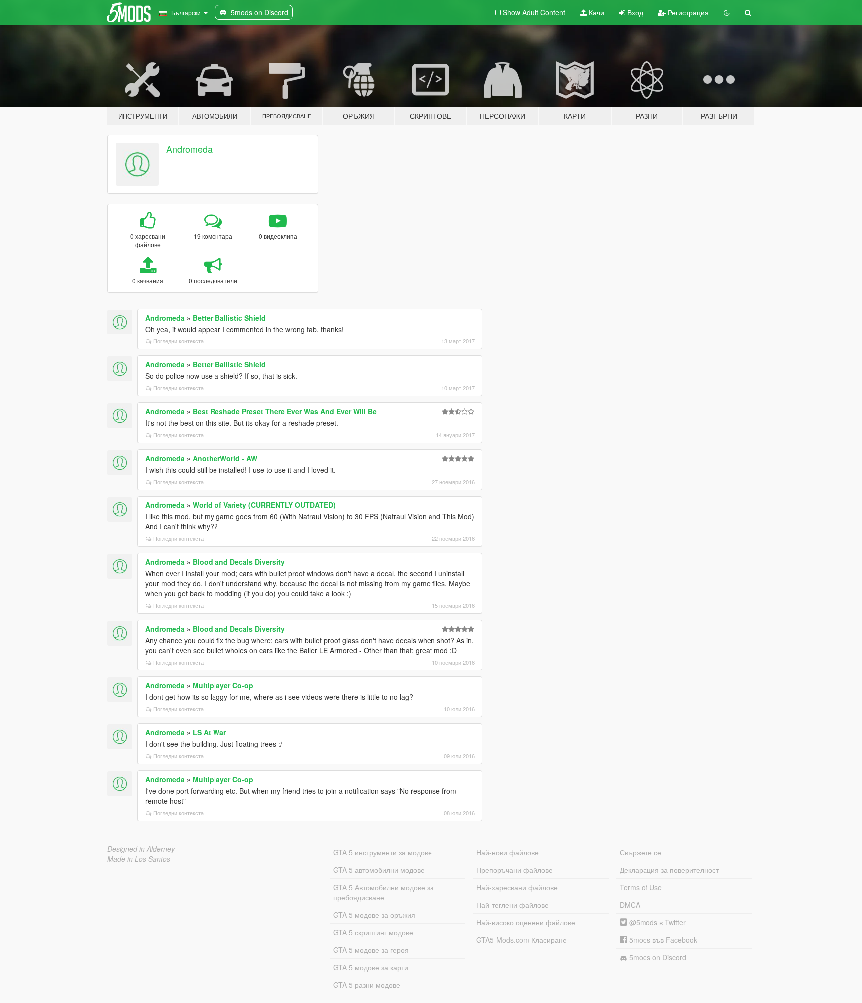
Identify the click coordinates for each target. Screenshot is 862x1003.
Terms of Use (641, 887)
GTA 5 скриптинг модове (373, 932)
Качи (595, 12)
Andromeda (189, 148)
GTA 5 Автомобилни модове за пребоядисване (383, 892)
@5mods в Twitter (656, 922)
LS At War (209, 732)
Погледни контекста (178, 341)
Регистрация (687, 12)
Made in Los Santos (138, 859)
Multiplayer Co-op (223, 685)
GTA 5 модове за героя (371, 950)
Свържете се (640, 852)
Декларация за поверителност (669, 870)
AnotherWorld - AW (225, 458)
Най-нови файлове (507, 852)
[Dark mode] (726, 12)
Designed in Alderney (141, 849)
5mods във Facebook (662, 940)
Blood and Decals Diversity (239, 562)
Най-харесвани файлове (517, 887)
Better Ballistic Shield (229, 318)
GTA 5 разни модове (366, 985)
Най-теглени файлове (512, 905)
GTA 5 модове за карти (370, 967)
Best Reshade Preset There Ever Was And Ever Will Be (285, 411)
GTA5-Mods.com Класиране (521, 940)
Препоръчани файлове (514, 870)
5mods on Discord (656, 957)
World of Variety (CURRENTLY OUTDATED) (264, 505)
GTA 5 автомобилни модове (379, 870)
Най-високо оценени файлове (525, 922)
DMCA (630, 905)
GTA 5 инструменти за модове (382, 852)
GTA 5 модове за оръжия (374, 915)
